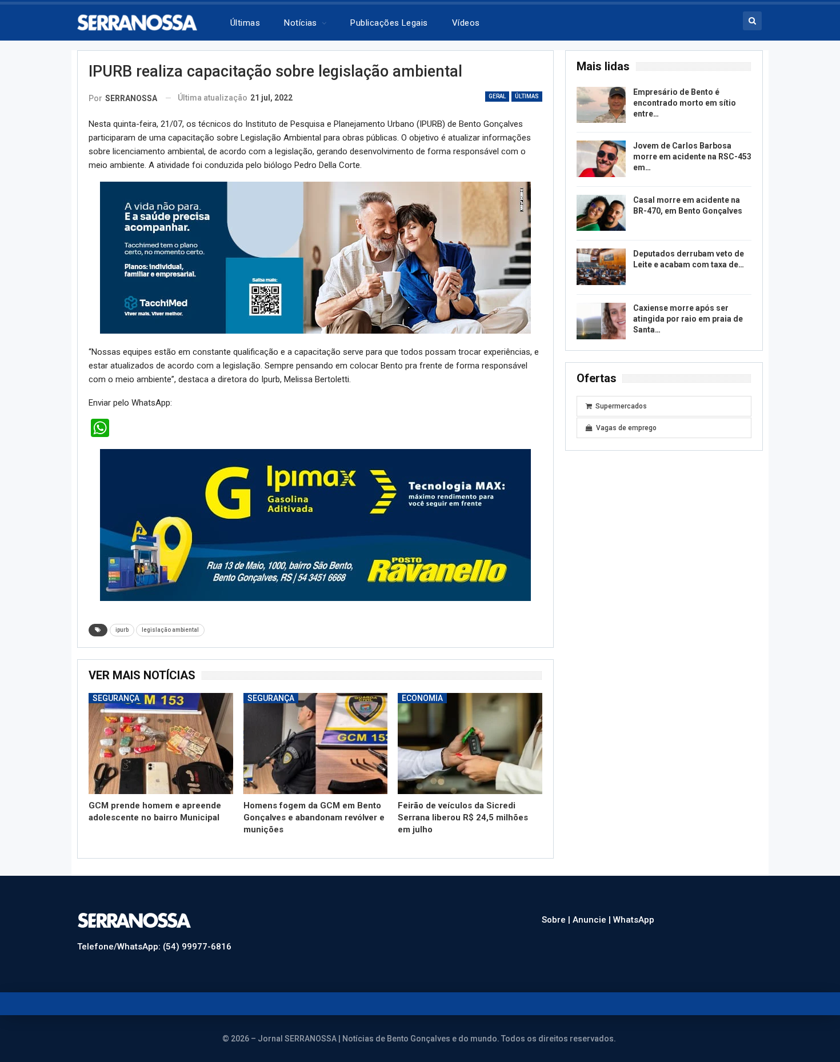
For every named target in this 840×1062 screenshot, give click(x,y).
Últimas (245, 23)
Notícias (300, 23)
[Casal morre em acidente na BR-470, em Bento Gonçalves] (601, 213)
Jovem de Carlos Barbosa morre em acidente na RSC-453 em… (692, 156)
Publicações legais (388, 23)
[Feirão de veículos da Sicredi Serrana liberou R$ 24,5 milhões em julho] (470, 743)
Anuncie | (593, 920)
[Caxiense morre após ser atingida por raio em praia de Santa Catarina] (601, 321)
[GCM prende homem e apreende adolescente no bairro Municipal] (161, 743)
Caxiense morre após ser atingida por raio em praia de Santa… (688, 318)
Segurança (116, 698)
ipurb (122, 630)
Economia (422, 698)
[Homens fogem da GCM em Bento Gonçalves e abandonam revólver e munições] (315, 743)
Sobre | (557, 920)
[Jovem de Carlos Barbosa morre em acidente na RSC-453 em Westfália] (601, 159)
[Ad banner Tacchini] (315, 257)
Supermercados (621, 406)
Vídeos (466, 23)
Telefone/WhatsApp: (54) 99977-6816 (154, 946)
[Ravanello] (315, 524)
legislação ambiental (170, 630)
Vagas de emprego (626, 428)
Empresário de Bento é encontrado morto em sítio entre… (684, 102)
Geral (497, 96)
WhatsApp (633, 920)
